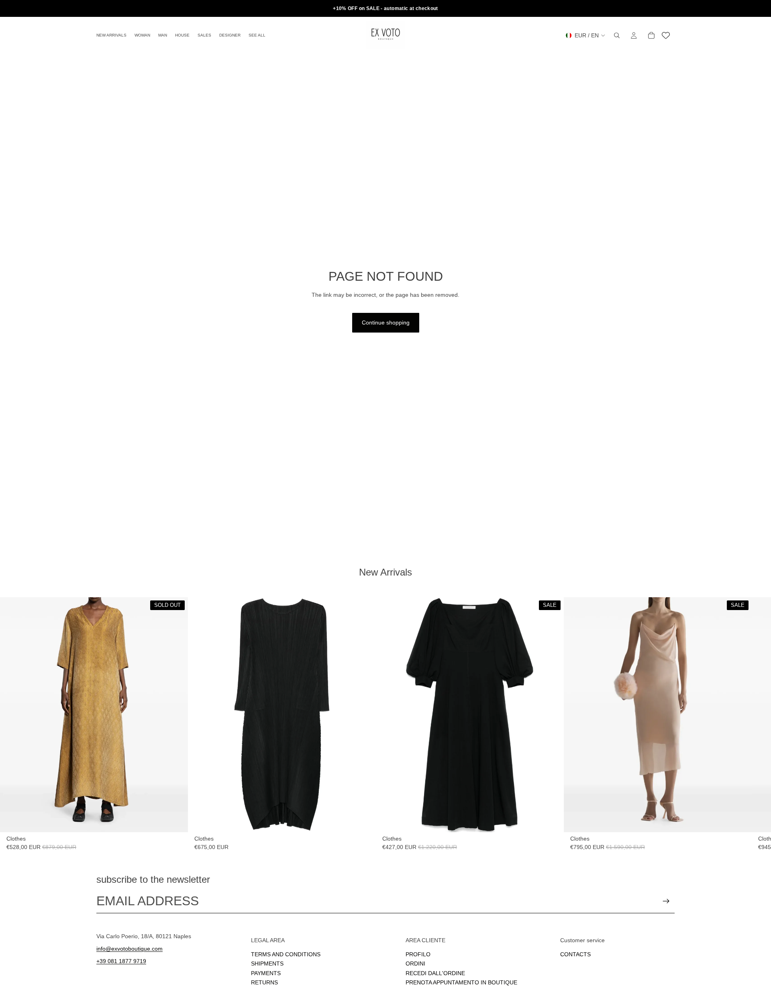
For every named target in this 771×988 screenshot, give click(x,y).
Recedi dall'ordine (435, 973)
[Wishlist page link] (666, 35)
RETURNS (264, 982)
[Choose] (363, 819)
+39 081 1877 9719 (121, 961)
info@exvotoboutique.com (129, 948)
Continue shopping (386, 322)
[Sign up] (666, 901)
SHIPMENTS (267, 963)
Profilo (418, 954)
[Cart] (651, 35)
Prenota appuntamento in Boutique (461, 982)
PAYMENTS (266, 973)
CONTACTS (575, 954)
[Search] (617, 35)
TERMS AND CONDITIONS (285, 954)
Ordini (415, 963)
